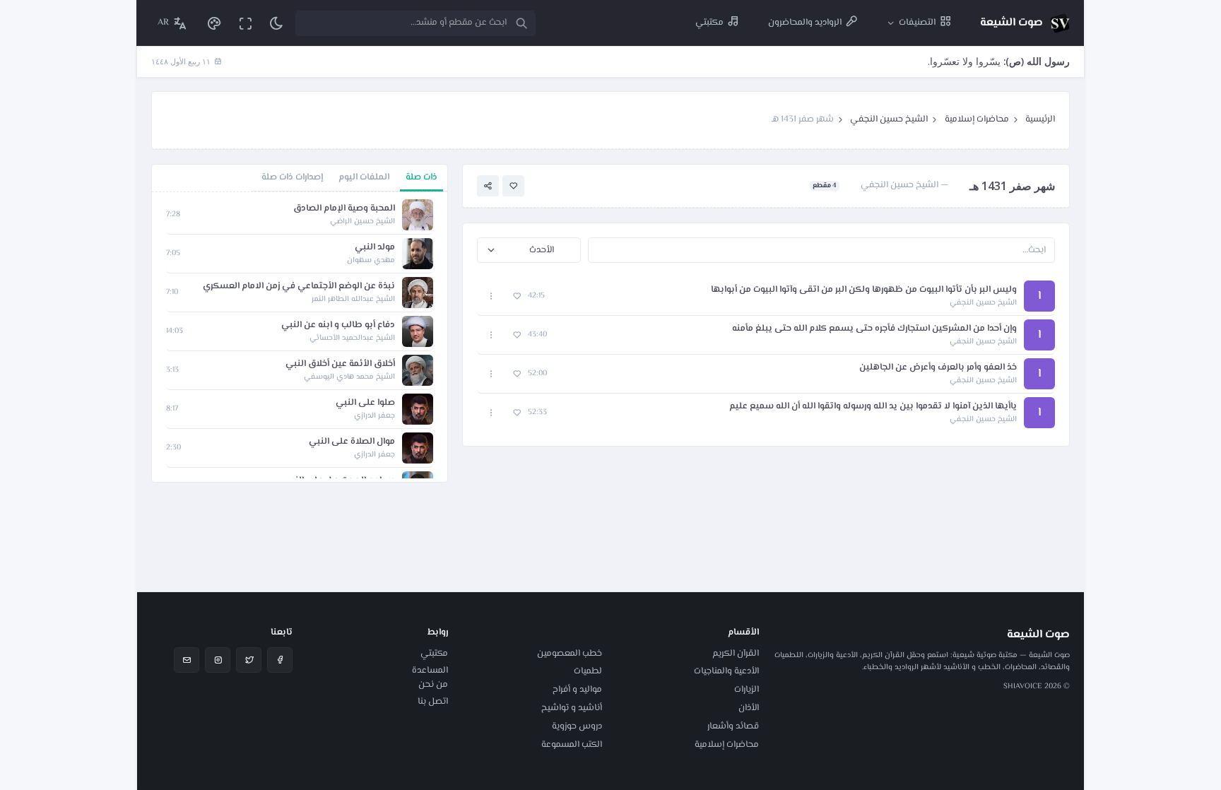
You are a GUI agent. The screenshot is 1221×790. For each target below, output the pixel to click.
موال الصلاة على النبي (352, 442)
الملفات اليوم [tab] (363, 177)
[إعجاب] (513, 186)
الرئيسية (1040, 119)
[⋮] (491, 296)
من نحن (433, 685)
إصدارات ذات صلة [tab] (292, 177)
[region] (299, 337)
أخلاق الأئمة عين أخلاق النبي (340, 364)
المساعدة (430, 671)
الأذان (748, 708)
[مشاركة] (488, 186)
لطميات (588, 671)
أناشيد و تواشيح (571, 708)
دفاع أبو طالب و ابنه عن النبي (338, 325)
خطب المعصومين (569, 654)
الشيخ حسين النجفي (889, 119)
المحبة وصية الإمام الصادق (344, 209)
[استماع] (417, 214)
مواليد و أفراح (577, 690)
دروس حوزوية (577, 726)
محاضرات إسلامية (977, 119)
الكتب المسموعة (571, 745)
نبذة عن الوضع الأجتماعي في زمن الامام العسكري (299, 286)
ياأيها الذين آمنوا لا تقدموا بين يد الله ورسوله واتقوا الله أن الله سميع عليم (873, 406)
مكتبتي (434, 654)
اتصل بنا (433, 702)
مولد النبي (375, 247)
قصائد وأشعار (733, 726)
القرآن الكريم (735, 654)
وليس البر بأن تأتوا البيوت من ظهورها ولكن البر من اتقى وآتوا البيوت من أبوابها (864, 290)
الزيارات (746, 690)
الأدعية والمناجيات (726, 671)
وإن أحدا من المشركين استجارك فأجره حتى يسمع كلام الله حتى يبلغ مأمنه (874, 329)
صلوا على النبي (365, 403)
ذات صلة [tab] (421, 177)
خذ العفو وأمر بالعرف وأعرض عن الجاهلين (938, 368)
